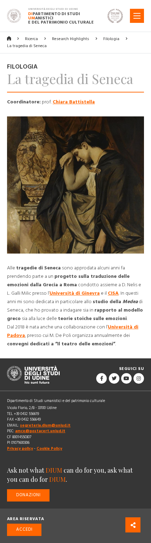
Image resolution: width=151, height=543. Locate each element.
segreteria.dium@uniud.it (45, 425)
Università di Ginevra (75, 293)
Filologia (111, 39)
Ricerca (31, 39)
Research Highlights (70, 39)
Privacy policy (20, 448)
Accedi (24, 529)
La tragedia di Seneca (27, 46)
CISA (113, 293)
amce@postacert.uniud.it (40, 431)
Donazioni (28, 495)
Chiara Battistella (74, 102)
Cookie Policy (49, 448)
